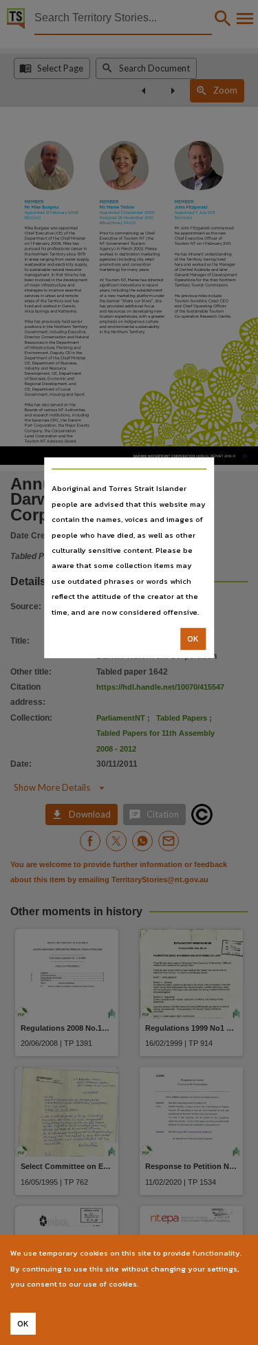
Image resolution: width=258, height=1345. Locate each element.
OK (193, 639)
